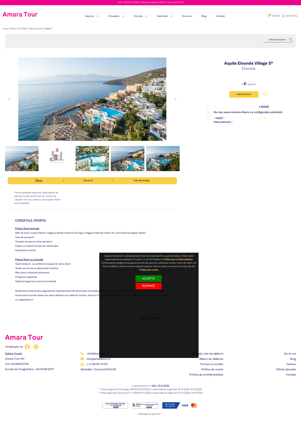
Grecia (13, 29)
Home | (6, 29)
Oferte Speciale (286, 369)
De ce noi (290, 354)
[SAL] (145, 405)
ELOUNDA (23, 29)
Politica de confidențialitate (206, 374)
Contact (291, 374)
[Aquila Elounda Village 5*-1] (92, 99)
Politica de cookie (212, 369)
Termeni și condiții (211, 364)
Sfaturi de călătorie (211, 359)
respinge (148, 286)
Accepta (148, 278)
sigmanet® (156, 414)
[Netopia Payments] (181, 405)
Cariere (291, 364)
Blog (293, 359)
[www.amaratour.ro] (20, 10)
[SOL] (115, 405)
